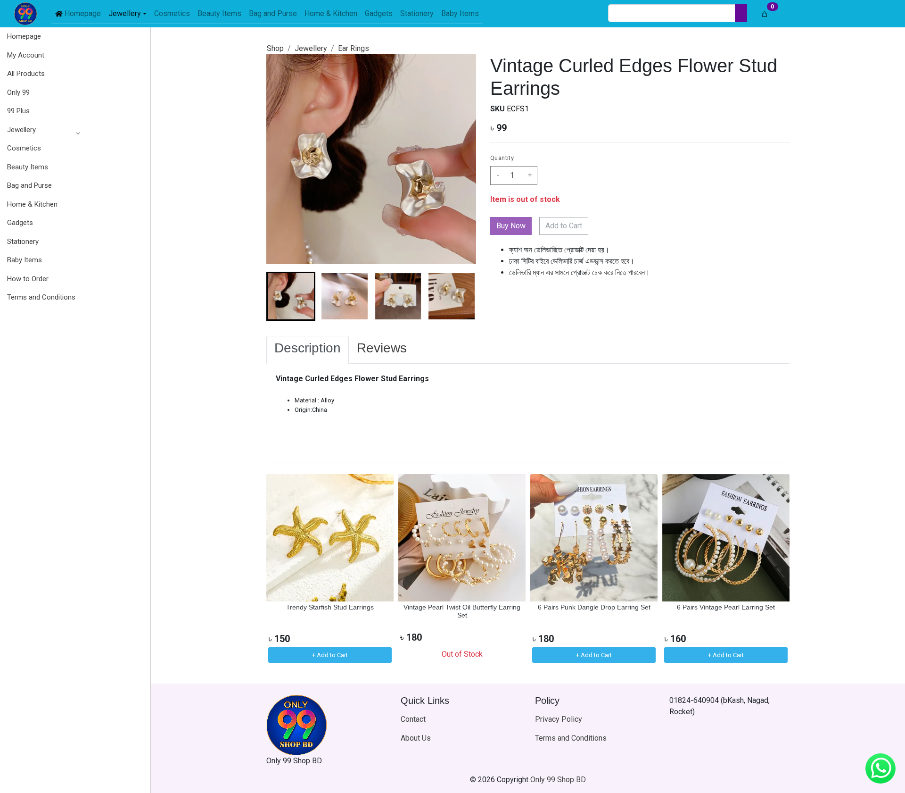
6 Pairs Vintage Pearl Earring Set (726, 607)
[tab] (307, 350)
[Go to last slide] (281, 296)
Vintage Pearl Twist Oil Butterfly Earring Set (461, 611)
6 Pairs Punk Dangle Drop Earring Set (594, 607)
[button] (41, 130)
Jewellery (21, 129)
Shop (275, 48)
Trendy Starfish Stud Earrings (330, 607)
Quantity (502, 157)
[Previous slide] (281, 569)
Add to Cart (563, 225)
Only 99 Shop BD (558, 779)
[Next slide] (461, 296)
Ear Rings (353, 48)
